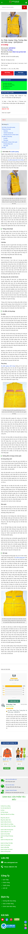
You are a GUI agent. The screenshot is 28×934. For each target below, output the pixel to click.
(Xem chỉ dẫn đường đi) (15, 97)
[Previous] (1, 759)
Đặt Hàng (7, 72)
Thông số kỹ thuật (6, 129)
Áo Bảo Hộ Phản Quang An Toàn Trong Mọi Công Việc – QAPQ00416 (7, 759)
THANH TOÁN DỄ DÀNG (11, 790)
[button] (2, 2)
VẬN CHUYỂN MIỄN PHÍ (11, 779)
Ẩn (7, 124)
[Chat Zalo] (25, 921)
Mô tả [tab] (4, 119)
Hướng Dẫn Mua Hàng (9, 901)
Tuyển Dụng (6, 885)
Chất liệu (6, 131)
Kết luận (4, 147)
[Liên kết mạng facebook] (25, 927)
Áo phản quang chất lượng (8, 366)
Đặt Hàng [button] (7, 768)
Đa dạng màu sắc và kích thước (11, 134)
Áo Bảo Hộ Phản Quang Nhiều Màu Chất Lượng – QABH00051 (21, 759)
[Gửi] (24, 7)
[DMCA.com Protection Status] (16, 919)
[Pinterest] (11, 919)
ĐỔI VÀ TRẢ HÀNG (9, 784)
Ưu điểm (6, 138)
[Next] (27, 759)
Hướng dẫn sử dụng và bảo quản (9, 142)
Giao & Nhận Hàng (8, 903)
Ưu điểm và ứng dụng (7, 136)
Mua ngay (20, 72)
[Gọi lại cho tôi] (25, 924)
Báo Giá (5, 764)
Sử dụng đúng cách (8, 144)
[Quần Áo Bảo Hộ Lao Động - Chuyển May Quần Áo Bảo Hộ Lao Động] (14, 2)
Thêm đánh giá (14, 701)
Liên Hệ (5, 888)
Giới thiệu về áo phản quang (8, 127)
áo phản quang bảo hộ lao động (16, 160)
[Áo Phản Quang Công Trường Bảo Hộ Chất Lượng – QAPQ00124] (6, 711)
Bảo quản (6, 145)
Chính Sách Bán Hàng (9, 906)
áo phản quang (14, 151)
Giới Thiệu (6, 879)
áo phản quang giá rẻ (20, 557)
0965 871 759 (5, 109)
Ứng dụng (6, 140)
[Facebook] (6, 919)
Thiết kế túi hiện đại (8, 133)
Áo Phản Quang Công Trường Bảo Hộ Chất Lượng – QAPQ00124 (17, 711)
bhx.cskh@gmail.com (11, 862)
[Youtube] (2, 919)
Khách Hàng (6, 882)
